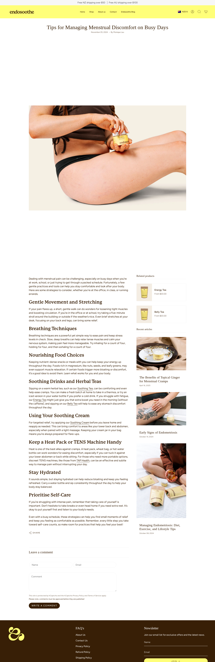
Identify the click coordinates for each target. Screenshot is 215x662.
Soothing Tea (85, 388)
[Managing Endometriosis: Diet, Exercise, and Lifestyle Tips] (161, 480)
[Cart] (206, 11)
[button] (199, 11)
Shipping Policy (84, 657)
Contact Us (81, 640)
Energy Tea (39, 399)
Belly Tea (72, 403)
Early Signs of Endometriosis (158, 432)
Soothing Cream (79, 422)
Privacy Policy (78, 596)
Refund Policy (83, 652)
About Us (80, 634)
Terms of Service (94, 596)
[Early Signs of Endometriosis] (161, 408)
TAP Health (83, 460)
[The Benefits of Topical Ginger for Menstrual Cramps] (161, 353)
